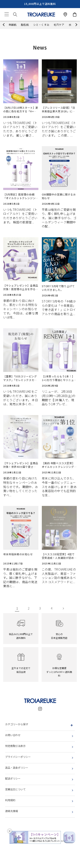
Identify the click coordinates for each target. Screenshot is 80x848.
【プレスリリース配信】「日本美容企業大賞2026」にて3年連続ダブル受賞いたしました (59, 109)
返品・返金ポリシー (16, 767)
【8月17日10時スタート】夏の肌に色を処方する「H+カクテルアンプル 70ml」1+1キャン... (20, 109)
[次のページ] (63, 608)
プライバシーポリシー (18, 756)
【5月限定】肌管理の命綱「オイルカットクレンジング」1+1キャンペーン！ (19, 196)
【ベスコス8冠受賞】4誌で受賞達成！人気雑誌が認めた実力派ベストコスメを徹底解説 (59, 556)
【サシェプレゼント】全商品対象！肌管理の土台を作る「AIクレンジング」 (20, 287)
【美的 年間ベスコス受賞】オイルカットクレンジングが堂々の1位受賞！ (59, 465)
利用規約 (10, 800)
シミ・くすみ (41, 24)
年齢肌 (13, 24)
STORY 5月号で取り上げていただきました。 (58, 287)
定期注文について (15, 789)
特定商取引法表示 (15, 746)
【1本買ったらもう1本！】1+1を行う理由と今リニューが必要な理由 (59, 378)
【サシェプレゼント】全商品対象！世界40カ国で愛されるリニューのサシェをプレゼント (20, 465)
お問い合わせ (12, 735)
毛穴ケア (59, 24)
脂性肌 (25, 24)
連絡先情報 (11, 811)
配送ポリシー (12, 778)
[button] (6, 14)
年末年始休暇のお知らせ (18, 554)
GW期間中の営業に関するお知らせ (59, 196)
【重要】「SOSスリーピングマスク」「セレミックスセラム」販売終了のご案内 (20, 378)
